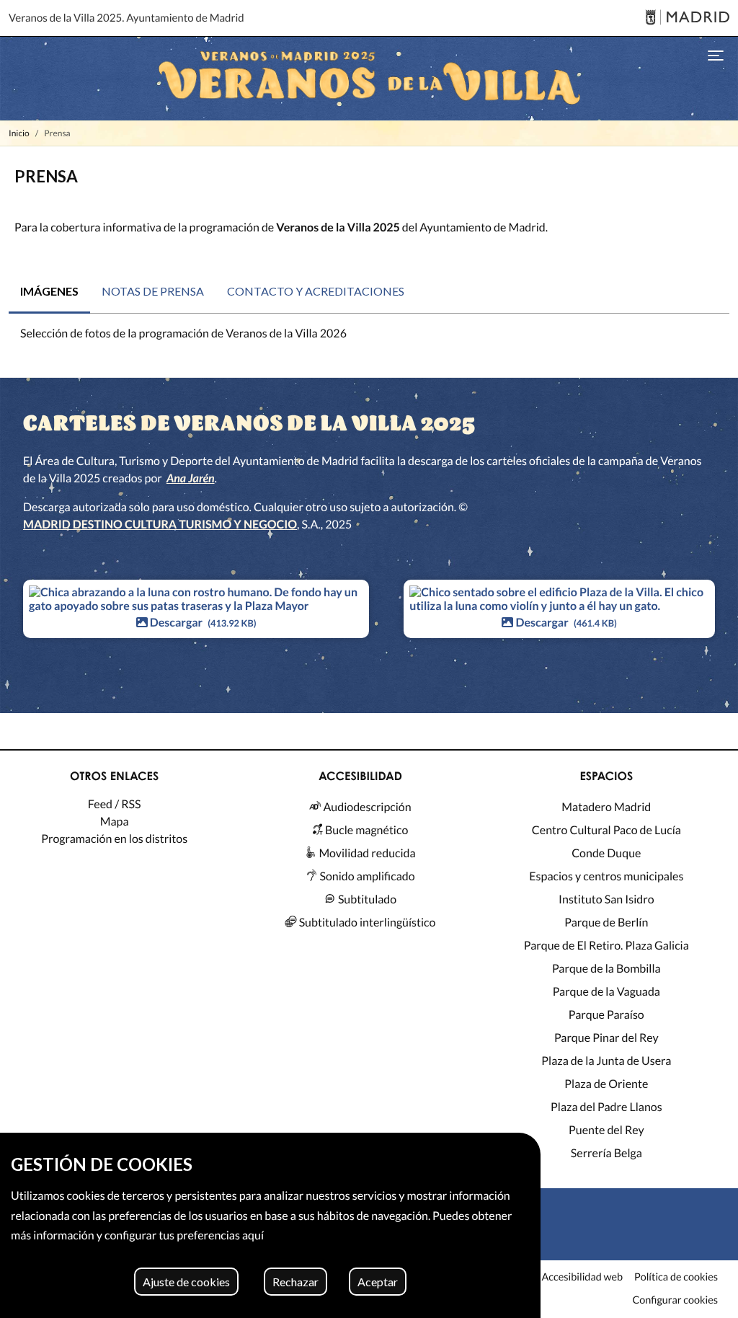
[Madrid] (687, 18)
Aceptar (377, 1281)
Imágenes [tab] (49, 291)
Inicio (19, 133)
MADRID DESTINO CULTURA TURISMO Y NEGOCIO (160, 524)
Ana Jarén (190, 478)
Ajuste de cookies (186, 1281)
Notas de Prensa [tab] (153, 291)
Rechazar (295, 1281)
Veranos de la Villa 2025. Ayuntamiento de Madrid (126, 18)
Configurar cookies (675, 1300)
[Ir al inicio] (369, 79)
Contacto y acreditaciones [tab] (315, 291)
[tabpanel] (369, 340)
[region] (270, 1225)
